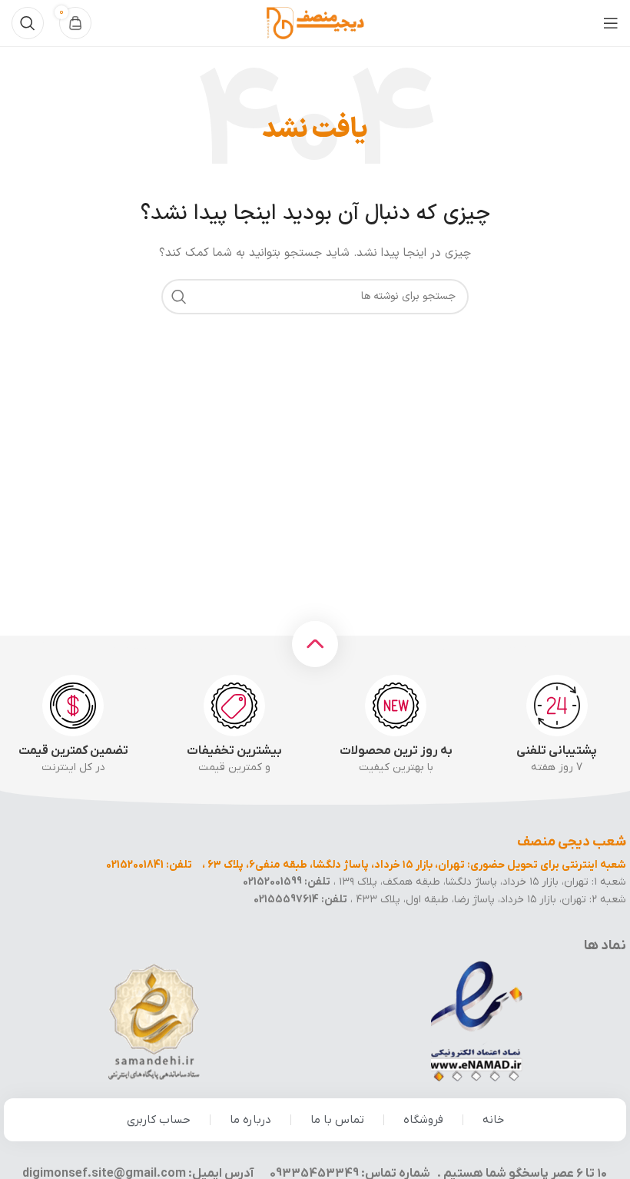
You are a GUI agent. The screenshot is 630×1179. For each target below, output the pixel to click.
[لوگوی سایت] (315, 23)
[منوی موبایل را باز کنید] (610, 23)
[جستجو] (27, 23)
